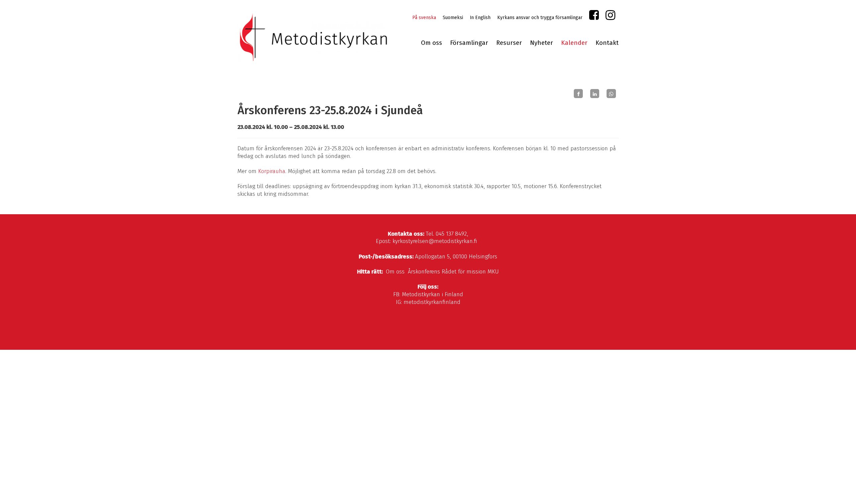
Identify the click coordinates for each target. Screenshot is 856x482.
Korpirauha (271, 171)
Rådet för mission (464, 271)
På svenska (424, 17)
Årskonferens (424, 271)
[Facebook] (578, 93)
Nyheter (541, 43)
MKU (493, 271)
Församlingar (469, 43)
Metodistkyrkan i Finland (432, 294)
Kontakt (607, 43)
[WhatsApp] (611, 93)
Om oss (431, 43)
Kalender (574, 43)
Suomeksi (453, 17)
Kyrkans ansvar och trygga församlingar (539, 17)
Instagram (610, 16)
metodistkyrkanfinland (432, 302)
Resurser (509, 43)
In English (480, 17)
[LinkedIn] (594, 93)
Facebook (594, 16)
